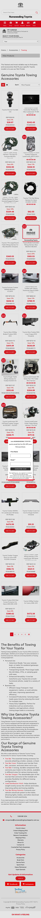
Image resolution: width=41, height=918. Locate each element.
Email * (13, 460)
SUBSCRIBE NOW (20, 469)
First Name (14, 451)
